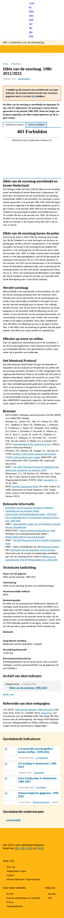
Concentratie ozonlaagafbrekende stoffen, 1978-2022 (31, 514)
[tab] (14, 125)
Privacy (10, 902)
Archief (10, 894)
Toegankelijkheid (15, 906)
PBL (23, 848)
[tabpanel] (32, 152)
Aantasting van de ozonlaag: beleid (22, 511)
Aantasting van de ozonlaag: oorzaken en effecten (29, 508)
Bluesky (52, 894)
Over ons (11, 867)
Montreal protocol (50, 547)
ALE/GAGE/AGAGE (36, 537)
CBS (17, 848)
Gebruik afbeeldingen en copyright (23, 898)
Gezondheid (39, 773)
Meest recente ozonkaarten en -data (37, 531)
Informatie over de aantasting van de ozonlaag (32, 550)
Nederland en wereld (14, 125)
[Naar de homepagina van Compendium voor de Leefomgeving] (32, 20)
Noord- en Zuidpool (36, 125)
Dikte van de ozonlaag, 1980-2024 (28, 688)
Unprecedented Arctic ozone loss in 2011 (31, 444)
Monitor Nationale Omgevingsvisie (23, 879)
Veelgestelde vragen (16, 871)
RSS (50, 898)
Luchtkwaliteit (24, 79)
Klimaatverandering (41, 802)
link (33, 96)
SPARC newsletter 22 (47, 480)
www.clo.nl (46, 713)
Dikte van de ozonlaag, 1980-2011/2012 (34, 710)
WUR (41, 848)
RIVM (29, 848)
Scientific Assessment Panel (25, 487)
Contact (10, 875)
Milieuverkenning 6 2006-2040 (42, 560)
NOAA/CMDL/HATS (14, 537)
